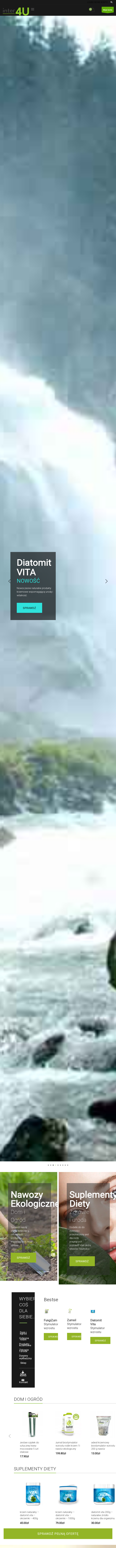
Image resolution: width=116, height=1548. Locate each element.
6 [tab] (60, 1165)
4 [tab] (55, 1165)
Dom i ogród (28, 1399)
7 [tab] (63, 1165)
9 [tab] (67, 1165)
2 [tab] (51, 1165)
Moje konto (107, 10)
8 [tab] (65, 1165)
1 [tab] (48, 1165)
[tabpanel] (58, 582)
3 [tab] (53, 1165)
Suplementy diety (35, 1469)
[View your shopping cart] (93, 10)
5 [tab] (58, 1165)
